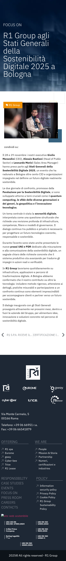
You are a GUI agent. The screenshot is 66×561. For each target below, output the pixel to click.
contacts (9, 507)
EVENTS (7, 488)
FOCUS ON (9, 493)
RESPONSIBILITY (14, 478)
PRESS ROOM (11, 497)
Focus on (12, 24)
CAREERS (8, 502)
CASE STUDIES (12, 483)
